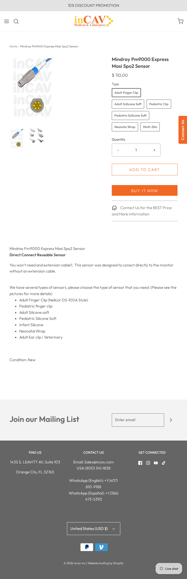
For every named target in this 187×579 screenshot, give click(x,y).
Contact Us (183, 129)
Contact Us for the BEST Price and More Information (142, 210)
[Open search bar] (18, 21)
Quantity (118, 139)
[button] (17, 138)
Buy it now (144, 190)
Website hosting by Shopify (105, 563)
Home (13, 46)
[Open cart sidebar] (180, 21)
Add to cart (144, 169)
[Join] (171, 420)
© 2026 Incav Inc (75, 563)
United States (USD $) (89, 528)
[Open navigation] (6, 21)
